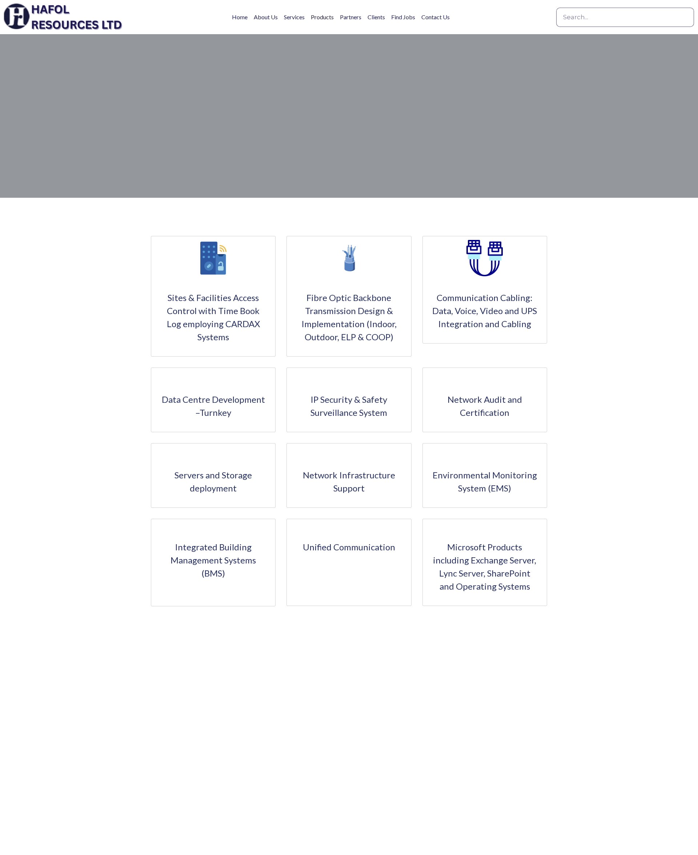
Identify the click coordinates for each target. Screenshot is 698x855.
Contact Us (435, 16)
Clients (376, 16)
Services (294, 16)
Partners (350, 16)
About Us (266, 16)
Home (240, 16)
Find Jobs (403, 16)
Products (322, 16)
